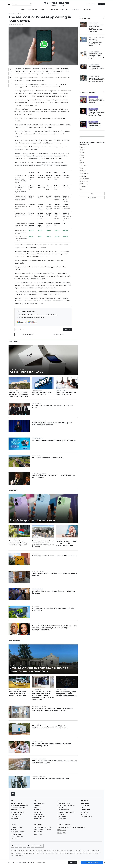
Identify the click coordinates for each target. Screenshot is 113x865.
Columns (85, 805)
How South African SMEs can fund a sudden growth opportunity (66, 543)
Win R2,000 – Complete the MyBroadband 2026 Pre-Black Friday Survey (95, 42)
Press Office (32, 9)
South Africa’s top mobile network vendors (50, 778)
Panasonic (84, 173)
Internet (35, 724)
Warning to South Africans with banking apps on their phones (18, 543)
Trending (35, 571)
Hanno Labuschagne (16, 24)
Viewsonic (84, 184)
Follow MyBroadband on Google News (31, 317)
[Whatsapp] (20, 845)
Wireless (61, 819)
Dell (82, 157)
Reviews (61, 814)
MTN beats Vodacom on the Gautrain (48, 458)
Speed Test (88, 9)
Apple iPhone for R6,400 (26, 371)
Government (63, 810)
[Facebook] (12, 845)
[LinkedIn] (10, 77)
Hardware (85, 810)
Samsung (84, 181)
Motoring (38, 814)
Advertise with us (42, 827)
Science (84, 814)
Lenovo (83, 165)
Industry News (52, 9)
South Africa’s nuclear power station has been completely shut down (19, 394)
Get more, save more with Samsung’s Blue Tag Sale (54, 441)
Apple (83, 150)
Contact (38, 832)
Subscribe (101, 4)
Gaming (34, 390)
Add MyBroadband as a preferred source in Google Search (38, 315)
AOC (82, 147)
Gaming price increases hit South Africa (42, 393)
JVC (82, 163)
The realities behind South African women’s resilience (96, 100)
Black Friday (93, 37)
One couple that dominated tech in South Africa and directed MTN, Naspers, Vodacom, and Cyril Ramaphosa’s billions (54, 628)
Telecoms (15, 819)
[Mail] (10, 85)
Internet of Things (66, 812)
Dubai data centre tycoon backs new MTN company (54, 556)
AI (32, 554)
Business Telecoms (19, 805)
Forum (42, 9)
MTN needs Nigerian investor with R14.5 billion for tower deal (17, 693)
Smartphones (14, 369)
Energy (11, 390)
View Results (92, 197)
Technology (86, 816)
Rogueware (85, 178)
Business (35, 623)
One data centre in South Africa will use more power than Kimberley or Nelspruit (43, 544)
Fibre (83, 807)
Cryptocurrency (18, 807)
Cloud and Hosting (38, 539)
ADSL (36, 801)
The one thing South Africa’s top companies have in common (96, 68)
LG (82, 168)
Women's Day (93, 97)
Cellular (12, 13)
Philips (83, 176)
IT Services (16, 814)
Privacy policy (64, 825)
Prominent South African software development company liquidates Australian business (52, 709)
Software (35, 706)
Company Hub (76, 9)
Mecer (83, 171)
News (23, 9)
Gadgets (14, 810)
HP (82, 160)
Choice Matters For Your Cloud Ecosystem (66, 393)
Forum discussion (57, 334)
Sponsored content (43, 829)
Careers (38, 834)
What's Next (64, 9)
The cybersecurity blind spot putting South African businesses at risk (67, 694)
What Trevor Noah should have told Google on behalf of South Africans (52, 424)
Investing (85, 812)
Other (83, 189)
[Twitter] (10, 73)
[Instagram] (32, 845)
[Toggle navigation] (9, 4)
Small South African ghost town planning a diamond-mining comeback (39, 669)
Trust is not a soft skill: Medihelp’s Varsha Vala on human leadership (96, 79)
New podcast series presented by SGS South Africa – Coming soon (96, 56)
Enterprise (62, 807)
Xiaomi (83, 186)
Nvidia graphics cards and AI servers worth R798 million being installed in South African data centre (43, 695)
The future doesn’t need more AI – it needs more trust (95, 125)
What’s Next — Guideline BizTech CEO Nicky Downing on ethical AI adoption (96, 113)
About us (38, 825)
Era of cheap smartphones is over (32, 520)
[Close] (104, 862)
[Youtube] (28, 845)
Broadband (39, 803)
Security (15, 816)
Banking (11, 539)
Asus (83, 155)
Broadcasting (63, 803)
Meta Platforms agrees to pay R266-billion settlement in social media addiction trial (50, 727)
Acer (82, 152)
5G (12, 801)
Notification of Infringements (71, 827)
